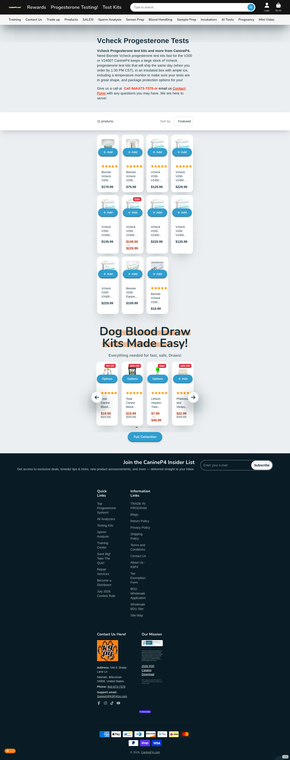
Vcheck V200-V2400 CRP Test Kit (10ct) (157, 224)
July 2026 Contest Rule (106, 594)
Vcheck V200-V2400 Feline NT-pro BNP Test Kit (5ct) (182, 224)
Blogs (134, 514)
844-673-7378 (116, 686)
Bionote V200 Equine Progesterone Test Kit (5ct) (133, 285)
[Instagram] (105, 703)
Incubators (209, 19)
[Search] (250, 7)
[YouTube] (118, 703)
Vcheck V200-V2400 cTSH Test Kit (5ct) (108, 224)
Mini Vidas (266, 19)
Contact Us (34, 19)
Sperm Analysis (109, 19)
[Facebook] (99, 703)
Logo (15, 7)
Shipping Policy (136, 536)
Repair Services (103, 572)
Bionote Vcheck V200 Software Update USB (157, 285)
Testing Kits (105, 525)
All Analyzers (106, 519)
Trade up (53, 19)
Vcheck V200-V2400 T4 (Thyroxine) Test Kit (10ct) (182, 163)
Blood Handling (160, 19)
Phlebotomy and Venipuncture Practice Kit (183, 393)
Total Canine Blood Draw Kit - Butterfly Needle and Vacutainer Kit (107, 393)
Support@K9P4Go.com (112, 696)
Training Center (102, 545)
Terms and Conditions (137, 547)
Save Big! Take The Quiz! (104, 558)
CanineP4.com (150, 752)
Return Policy (139, 521)
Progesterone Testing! (74, 7)
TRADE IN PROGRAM (138, 506)
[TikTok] (112, 703)
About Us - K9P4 (137, 565)
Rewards (36, 7)
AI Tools (228, 19)
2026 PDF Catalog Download (148, 670)
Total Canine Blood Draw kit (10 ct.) (132, 393)
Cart (278, 7)
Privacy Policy (140, 527)
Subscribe (261, 465)
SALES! (88, 19)
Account (267, 7)
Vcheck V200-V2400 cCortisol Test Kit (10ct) (133, 224)
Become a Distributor (104, 583)
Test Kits (112, 7)
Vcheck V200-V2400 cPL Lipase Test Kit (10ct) (108, 285)
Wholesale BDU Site (137, 607)
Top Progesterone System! (106, 508)
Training (15, 19)
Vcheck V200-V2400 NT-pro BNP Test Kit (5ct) (157, 163)
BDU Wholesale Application (138, 593)
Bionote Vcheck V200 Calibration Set (133, 163)
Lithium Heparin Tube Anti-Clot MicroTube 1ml (157, 393)
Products (71, 19)
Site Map (136, 615)
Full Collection (145, 436)
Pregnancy (246, 19)
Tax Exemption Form (137, 578)
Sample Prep (186, 19)
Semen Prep (135, 19)
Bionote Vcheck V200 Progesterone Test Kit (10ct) (108, 163)
